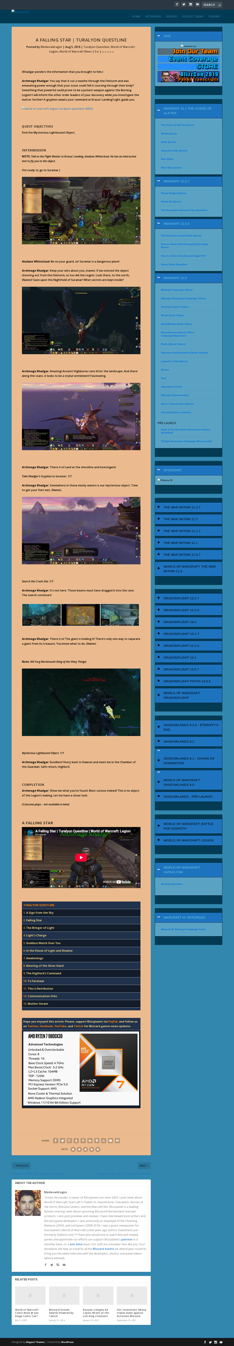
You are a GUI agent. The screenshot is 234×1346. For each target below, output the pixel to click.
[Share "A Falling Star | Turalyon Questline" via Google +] (69, 1140)
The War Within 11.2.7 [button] (182, 507)
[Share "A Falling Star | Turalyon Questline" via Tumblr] (76, 1140)
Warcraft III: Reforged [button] (184, 917)
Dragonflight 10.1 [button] (180, 657)
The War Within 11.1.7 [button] (182, 531)
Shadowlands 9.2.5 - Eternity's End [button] (191, 727)
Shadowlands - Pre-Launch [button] (188, 796)
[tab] (188, 36)
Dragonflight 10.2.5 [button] (181, 610)
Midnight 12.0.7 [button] (177, 181)
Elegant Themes (35, 1342)
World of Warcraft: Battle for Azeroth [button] (188, 826)
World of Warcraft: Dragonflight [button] (182, 695)
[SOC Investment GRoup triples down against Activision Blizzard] (132, 1295)
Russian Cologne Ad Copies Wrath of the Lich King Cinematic (96, 1313)
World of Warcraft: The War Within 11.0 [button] (190, 569)
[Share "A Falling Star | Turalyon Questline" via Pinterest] (83, 1140)
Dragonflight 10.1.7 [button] (181, 634)
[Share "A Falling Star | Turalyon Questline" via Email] (110, 1140)
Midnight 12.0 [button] (175, 278)
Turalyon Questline (96, 47)
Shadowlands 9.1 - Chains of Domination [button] (189, 761)
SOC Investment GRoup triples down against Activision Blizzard (131, 1313)
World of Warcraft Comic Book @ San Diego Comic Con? (27, 1313)
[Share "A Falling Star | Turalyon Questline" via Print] (117, 1140)
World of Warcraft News (75, 51)
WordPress (67, 1342)
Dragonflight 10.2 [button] (180, 622)
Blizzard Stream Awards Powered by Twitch (61, 1313)
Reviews (171, 16)
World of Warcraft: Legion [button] (189, 840)
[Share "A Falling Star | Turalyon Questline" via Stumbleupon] (103, 1140)
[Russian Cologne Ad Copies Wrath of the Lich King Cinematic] (98, 1295)
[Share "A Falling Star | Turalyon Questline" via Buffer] (96, 1140)
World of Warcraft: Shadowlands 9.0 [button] (182, 782)
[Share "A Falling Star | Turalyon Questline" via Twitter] (62, 1140)
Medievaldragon (51, 47)
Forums (214, 16)
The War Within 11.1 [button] (181, 543)
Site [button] (167, 36)
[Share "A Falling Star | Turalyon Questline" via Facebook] (55, 1140)
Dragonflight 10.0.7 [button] (181, 669)
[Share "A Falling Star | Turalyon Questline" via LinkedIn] (90, 1140)
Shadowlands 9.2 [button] (179, 741)
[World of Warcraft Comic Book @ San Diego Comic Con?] (30, 1295)
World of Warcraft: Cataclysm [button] (182, 870)
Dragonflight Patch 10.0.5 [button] (187, 681)
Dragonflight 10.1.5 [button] (181, 645)
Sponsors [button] (173, 470)
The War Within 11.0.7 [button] (182, 554)
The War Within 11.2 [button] (181, 519)
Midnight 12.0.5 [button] (177, 223)
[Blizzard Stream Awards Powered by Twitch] (64, 1295)
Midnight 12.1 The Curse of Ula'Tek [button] (188, 111)
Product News (193, 16)
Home (136, 16)
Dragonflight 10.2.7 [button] (181, 598)
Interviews (153, 16)
